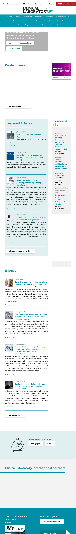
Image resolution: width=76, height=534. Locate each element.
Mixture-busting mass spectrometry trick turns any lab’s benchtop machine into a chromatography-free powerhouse (31, 350)
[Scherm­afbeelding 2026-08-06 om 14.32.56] (10, 156)
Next (46, 69)
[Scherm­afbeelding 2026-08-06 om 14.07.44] (10, 181)
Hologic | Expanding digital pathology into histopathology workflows (29, 182)
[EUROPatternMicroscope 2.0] (10, 218)
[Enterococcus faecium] (9, 283)
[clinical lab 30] (9, 315)
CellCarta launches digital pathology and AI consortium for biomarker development (30, 386)
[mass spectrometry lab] (9, 348)
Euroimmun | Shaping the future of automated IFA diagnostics (30, 218)
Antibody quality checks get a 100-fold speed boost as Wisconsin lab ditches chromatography (31, 316)
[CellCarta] (9, 385)
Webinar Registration (61, 143)
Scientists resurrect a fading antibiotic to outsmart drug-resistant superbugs (31, 283)
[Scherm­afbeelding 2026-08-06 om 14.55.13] (10, 135)
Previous (42, 69)
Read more (10, 145)
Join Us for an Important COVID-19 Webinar (61, 170)
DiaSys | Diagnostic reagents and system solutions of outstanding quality (30, 157)
